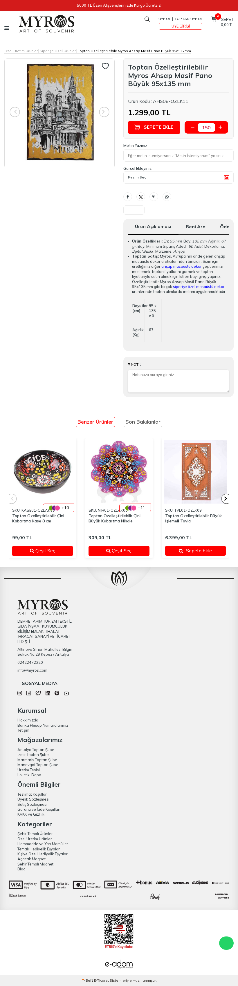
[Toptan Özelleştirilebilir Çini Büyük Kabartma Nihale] (119, 472)
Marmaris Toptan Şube (37, 759)
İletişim (23, 730)
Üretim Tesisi (28, 770)
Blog (21, 869)
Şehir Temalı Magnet (35, 864)
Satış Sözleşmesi (32, 804)
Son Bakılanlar (143, 421)
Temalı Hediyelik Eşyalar (38, 849)
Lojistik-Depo (29, 774)
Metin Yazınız (135, 145)
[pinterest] (57, 694)
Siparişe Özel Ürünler (58, 51)
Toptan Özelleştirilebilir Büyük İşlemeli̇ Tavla (193, 518)
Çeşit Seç (50, 550)
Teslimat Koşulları (32, 794)
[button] (226, 499)
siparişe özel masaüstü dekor (199, 286)
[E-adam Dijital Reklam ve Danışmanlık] (119, 965)
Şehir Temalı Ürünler (35, 833)
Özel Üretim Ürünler (21, 51)
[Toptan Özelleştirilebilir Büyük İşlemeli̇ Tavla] (195, 472)
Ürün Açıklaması (153, 226)
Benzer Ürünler (95, 421)
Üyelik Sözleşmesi (33, 799)
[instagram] (19, 694)
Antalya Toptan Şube (35, 749)
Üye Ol (164, 19)
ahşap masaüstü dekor (181, 266)
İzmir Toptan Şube (33, 754)
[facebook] (28, 694)
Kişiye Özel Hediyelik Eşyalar (42, 854)
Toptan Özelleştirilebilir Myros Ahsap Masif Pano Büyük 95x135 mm (134, 51)
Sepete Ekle (158, 127)
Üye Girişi (181, 26)
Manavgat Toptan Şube (37, 764)
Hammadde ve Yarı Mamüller (42, 843)
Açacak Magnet (31, 858)
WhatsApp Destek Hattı (226, 943)
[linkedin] (48, 694)
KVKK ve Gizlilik (30, 814)
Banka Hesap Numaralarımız (42, 725)
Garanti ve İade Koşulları (38, 809)
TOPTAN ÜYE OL (188, 19)
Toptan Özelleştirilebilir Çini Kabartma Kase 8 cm (38, 518)
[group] (59, 113)
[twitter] (38, 694)
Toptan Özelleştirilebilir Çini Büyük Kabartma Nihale (114, 518)
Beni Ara (195, 226)
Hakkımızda (27, 720)
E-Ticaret (101, 980)
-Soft (88, 980)
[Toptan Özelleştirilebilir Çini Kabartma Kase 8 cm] (42, 472)
